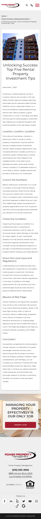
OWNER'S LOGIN (25, 425)
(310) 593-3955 (20, 470)
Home (3, 16)
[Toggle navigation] (37, 5)
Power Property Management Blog (15, 19)
